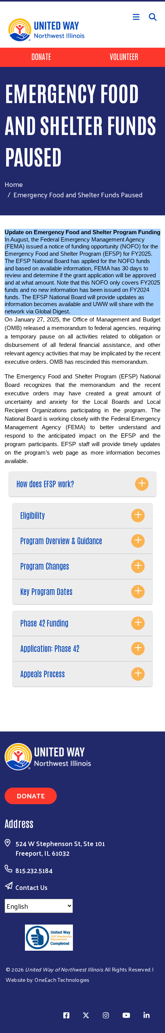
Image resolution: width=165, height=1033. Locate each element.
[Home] (82, 1)
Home (14, 184)
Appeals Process (42, 673)
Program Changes (44, 566)
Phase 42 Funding (44, 623)
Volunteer (124, 56)
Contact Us (31, 887)
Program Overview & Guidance (61, 540)
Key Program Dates (46, 591)
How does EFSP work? (45, 483)
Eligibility (32, 515)
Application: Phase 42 (49, 648)
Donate (41, 56)
